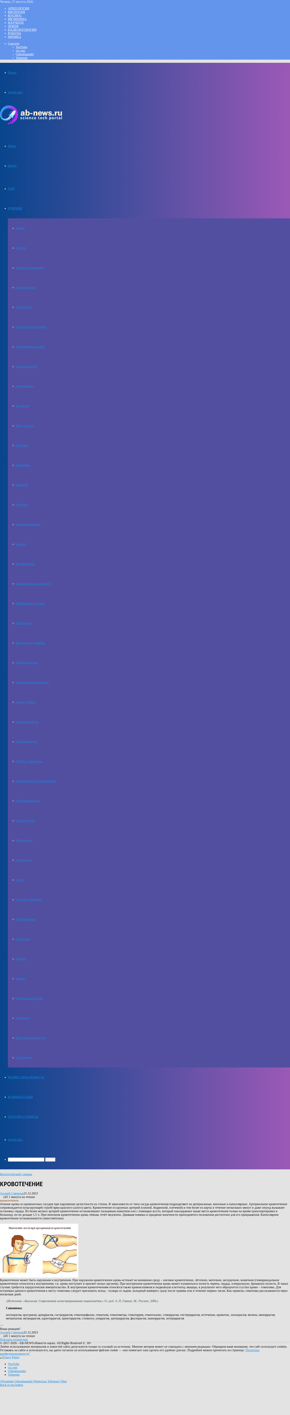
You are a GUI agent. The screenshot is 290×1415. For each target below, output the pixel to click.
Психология (24, 860)
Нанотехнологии (27, 721)
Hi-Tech (21, 248)
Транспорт (23, 939)
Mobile (20, 228)
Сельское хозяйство (29, 899)
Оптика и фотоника (29, 761)
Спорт (20, 879)
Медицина (17, 19)
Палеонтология (22, 29)
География (23, 465)
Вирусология (25, 425)
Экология (22, 1018)
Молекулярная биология (32, 682)
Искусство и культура (30, 1037)
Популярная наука (28, 800)
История (21, 504)
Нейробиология (26, 741)
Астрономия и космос (30, 346)
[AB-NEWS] (31, 123)
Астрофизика (25, 386)
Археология (18, 8)
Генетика (22, 445)
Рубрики (15, 208)
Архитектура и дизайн (31, 327)
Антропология (26, 287)
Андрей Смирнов (12, 1193)
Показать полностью (14, 1339)
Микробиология (27, 662)
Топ (11, 188)
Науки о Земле (25, 702)
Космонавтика (25, 564)
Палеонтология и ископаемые (36, 781)
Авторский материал (30, 267)
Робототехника (26, 919)
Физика (14, 37)
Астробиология (26, 366)
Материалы (23, 623)
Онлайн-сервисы (23, 1116)
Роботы (14, 33)
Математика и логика (30, 603)
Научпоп (16, 22)
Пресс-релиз (24, 840)
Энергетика (24, 1057)
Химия (20, 978)
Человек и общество (29, 998)
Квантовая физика (28, 524)
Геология (22, 485)
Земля (13, 26)
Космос (15, 15)
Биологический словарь (16, 1174)
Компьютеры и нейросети (33, 583)
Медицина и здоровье (30, 643)
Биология (16, 12)
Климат (21, 544)
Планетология (25, 820)
